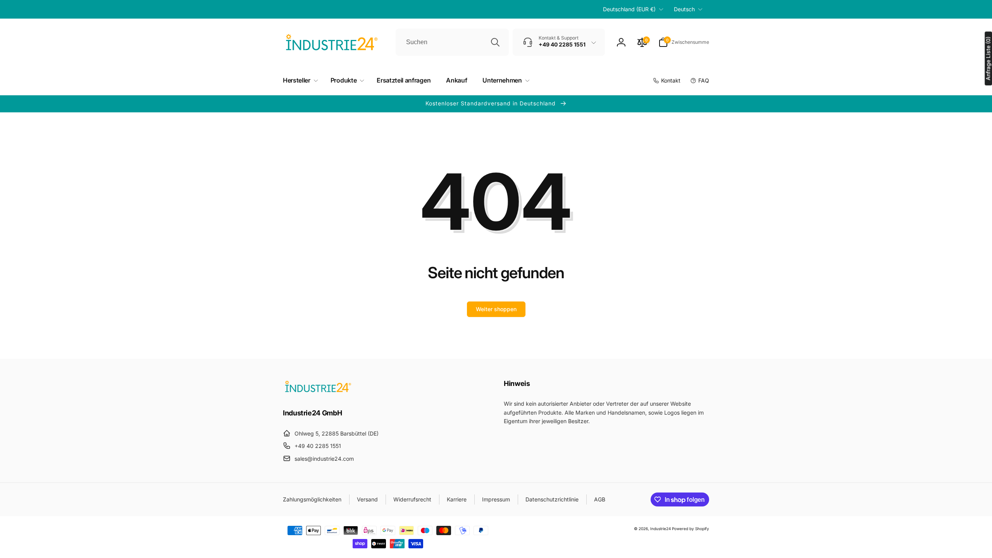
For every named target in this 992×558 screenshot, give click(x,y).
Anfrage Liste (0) (988, 58)
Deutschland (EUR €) (629, 9)
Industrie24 (660, 528)
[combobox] (452, 42)
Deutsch (684, 9)
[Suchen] (495, 42)
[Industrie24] (318, 392)
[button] (683, 42)
